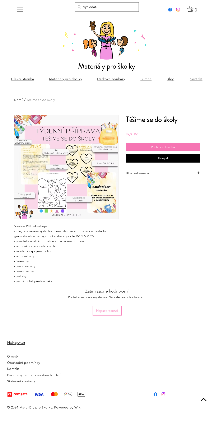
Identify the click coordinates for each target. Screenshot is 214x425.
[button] (20, 9)
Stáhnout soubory (21, 381)
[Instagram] (178, 9)
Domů (18, 100)
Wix (77, 407)
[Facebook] (170, 9)
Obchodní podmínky (23, 363)
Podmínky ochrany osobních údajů (34, 375)
